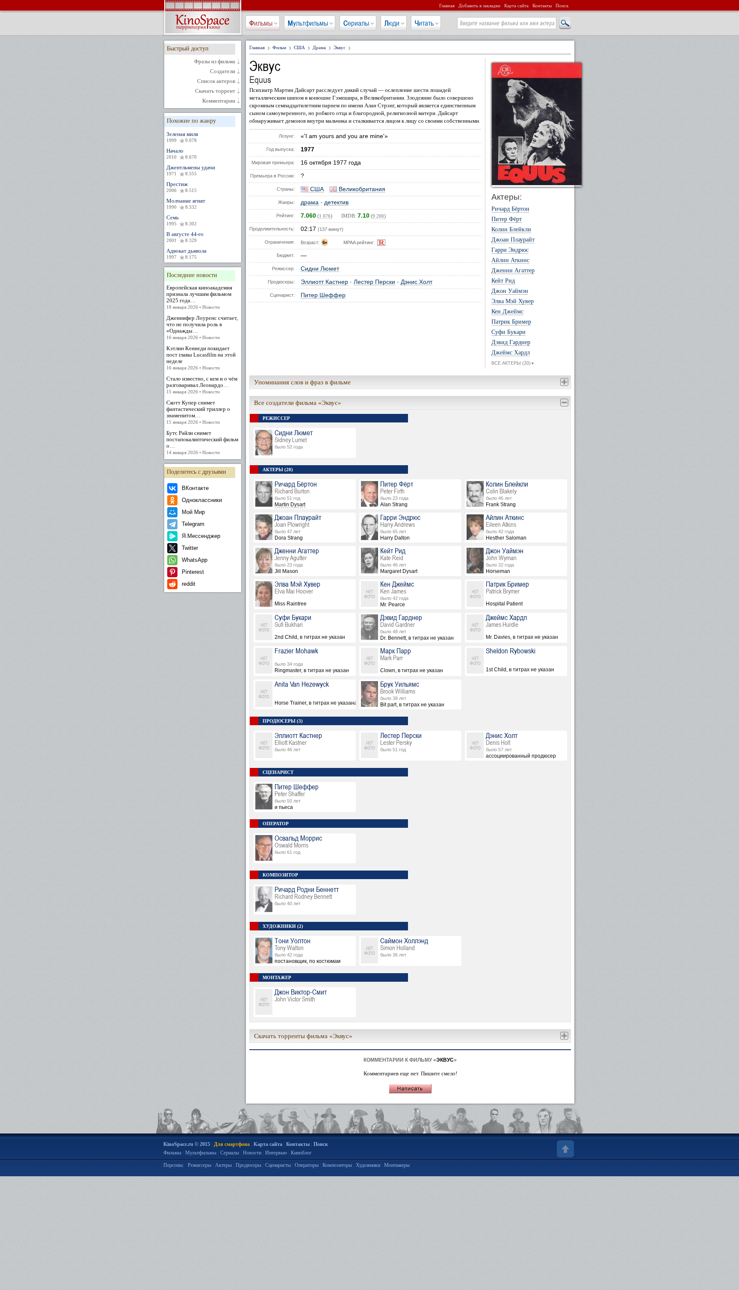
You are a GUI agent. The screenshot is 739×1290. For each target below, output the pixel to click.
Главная (447, 5)
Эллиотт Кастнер (324, 282)
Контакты (542, 5)
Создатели (222, 71)
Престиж (181, 187)
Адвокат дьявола (186, 254)
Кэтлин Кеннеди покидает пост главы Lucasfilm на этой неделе (201, 357)
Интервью (276, 1153)
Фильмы (260, 23)
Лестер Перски (374, 282)
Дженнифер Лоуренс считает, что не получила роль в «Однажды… (202, 327)
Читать (424, 23)
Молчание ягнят (185, 204)
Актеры (223, 1165)
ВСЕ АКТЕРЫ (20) (513, 363)
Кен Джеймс (507, 312)
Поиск (562, 5)
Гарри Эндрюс (510, 250)
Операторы (307, 1165)
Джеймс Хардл (510, 353)
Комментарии (218, 101)
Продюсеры (248, 1165)
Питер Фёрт (506, 219)
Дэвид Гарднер (510, 342)
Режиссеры (199, 1165)
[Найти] (564, 23)
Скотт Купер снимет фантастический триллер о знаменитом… (198, 412)
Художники (368, 1165)
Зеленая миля (182, 137)
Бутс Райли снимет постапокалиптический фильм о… (202, 442)
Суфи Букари (508, 332)
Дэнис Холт (416, 282)
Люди (391, 23)
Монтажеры (397, 1165)
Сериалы (356, 23)
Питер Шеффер (323, 295)
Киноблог (301, 1153)
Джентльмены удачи (190, 170)
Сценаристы (278, 1165)
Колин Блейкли (511, 230)
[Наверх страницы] (564, 1148)
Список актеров (216, 81)
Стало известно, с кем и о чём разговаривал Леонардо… (201, 384)
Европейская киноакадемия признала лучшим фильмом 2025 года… (199, 297)
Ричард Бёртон (510, 209)
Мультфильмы (308, 23)
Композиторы (337, 1165)
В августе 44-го (185, 237)
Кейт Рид (503, 281)
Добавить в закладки (479, 5)
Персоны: (173, 1165)
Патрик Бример (511, 322)
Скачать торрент (215, 91)
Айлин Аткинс (510, 260)
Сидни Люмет (320, 269)
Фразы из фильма (214, 62)
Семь (181, 220)
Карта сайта (516, 5)
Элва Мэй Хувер (512, 301)
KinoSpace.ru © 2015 (186, 1144)
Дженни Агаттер (513, 271)
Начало (181, 153)
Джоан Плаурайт (513, 240)
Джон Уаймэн (509, 291)
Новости (252, 1153)
